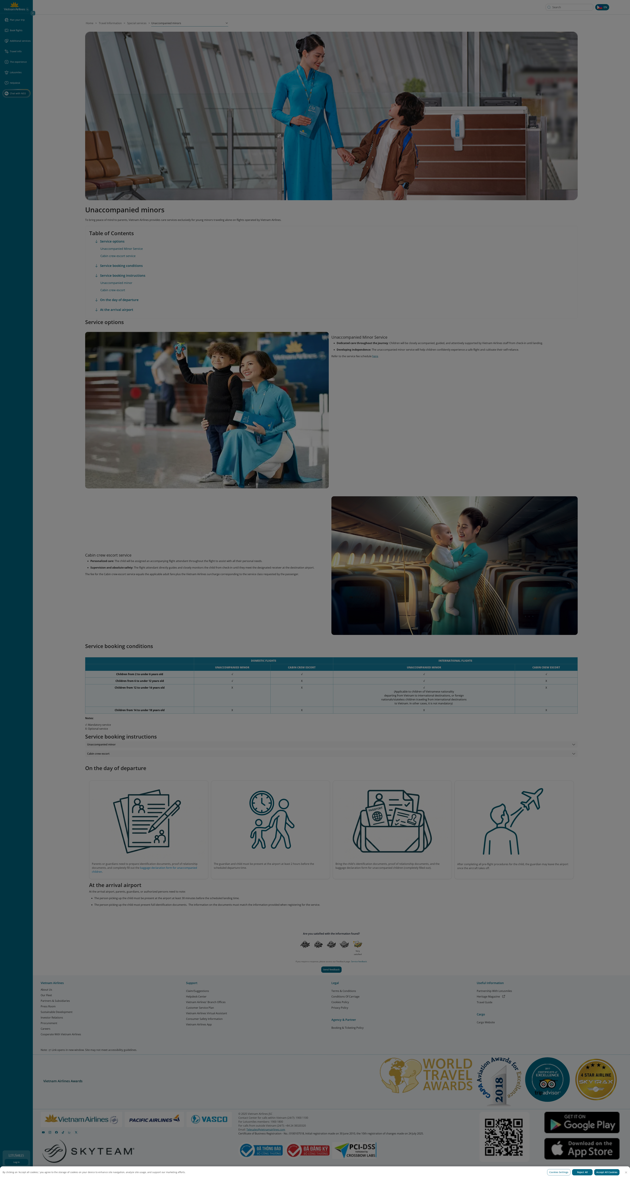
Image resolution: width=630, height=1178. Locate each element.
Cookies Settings (558, 1172)
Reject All (582, 1172)
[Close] (626, 1172)
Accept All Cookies (606, 1172)
